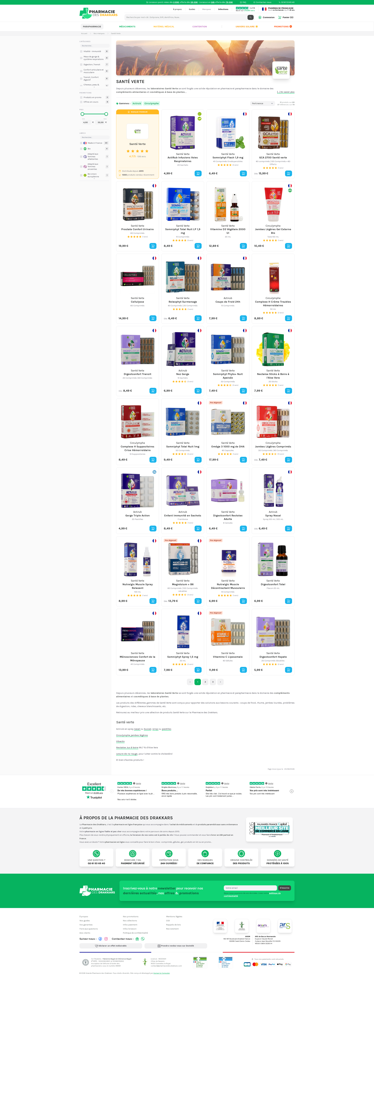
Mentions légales (174, 916)
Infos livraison (129, 929)
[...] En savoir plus (286, 92)
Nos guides (84, 920)
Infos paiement (130, 924)
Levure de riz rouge (126, 753)
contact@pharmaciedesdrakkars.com (166, 966)
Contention (199, 26)
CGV (168, 920)
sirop (155, 729)
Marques (206, 9)
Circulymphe (151, 103)
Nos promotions (130, 916)
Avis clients (84, 933)
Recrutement (172, 929)
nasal (137, 729)
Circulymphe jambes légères (132, 735)
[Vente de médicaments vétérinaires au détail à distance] (225, 962)
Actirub (137, 103)
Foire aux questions (88, 929)
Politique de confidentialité (135, 933)
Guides (192, 9)
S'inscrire (284, 888)
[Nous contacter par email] (137, 939)
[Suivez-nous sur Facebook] (100, 939)
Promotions (281, 26)
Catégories (85, 41)
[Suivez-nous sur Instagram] (106, 939)
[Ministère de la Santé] (220, 926)
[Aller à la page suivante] (220, 682)
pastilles (166, 729)
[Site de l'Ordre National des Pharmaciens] (242, 926)
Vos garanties (86, 924)
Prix (81, 110)
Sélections (223, 9)
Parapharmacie (92, 26)
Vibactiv (120, 741)
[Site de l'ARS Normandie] (285, 926)
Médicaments (127, 26)
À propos (177, 9)
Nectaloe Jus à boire (127, 747)
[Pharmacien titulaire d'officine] (200, 962)
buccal (147, 729)
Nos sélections (130, 920)
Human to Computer (161, 973)
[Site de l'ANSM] (263, 926)
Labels (82, 133)
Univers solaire (247, 26)
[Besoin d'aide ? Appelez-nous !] (142, 939)
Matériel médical (164, 26)
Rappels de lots (173, 924)
